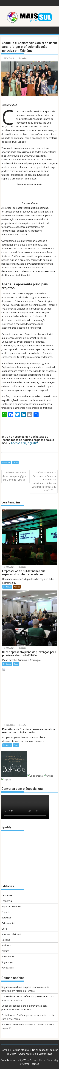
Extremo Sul (7, 923)
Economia (6, 900)
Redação (23, 58)
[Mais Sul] (4, 30)
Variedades (7, 967)
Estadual (6, 917)
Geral (15, 462)
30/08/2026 (9, 567)
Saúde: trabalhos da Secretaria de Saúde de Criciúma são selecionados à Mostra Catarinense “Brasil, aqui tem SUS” (44, 481)
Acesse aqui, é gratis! (24, 443)
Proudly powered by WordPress (18, 1060)
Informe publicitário (11, 934)
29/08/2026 (9, 725)
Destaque (6, 462)
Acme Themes (31, 1063)
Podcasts (6, 945)
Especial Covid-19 (11, 906)
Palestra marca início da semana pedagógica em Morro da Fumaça (15, 476)
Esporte (5, 912)
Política (17, 587)
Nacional (5, 939)
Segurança (7, 962)
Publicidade (7, 956)
